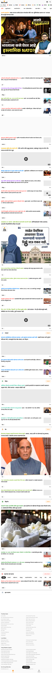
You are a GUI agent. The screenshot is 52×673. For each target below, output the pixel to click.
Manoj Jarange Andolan (30, 620)
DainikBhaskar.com (4, 668)
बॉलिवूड (3, 94)
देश (2, 105)
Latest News (3, 633)
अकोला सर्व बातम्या (47, 573)
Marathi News (3, 628)
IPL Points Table (29, 628)
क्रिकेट (3, 177)
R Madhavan (28, 630)
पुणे (2, 84)
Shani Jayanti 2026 (29, 622)
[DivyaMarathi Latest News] (4, 2)
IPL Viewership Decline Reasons (7, 617)
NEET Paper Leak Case (30, 619)
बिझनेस (3, 548)
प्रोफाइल (39, 671)
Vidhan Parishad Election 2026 (32, 617)
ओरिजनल (3, 55)
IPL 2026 (2, 630)
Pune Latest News (29, 641)
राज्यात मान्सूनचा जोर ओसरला (5, 651)
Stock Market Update (5, 619)
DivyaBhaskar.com (29, 668)
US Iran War (3, 615)
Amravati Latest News (30, 644)
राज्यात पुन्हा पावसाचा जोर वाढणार (31, 649)
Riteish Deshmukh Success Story (7, 623)
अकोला (3, 577)
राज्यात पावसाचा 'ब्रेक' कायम (5, 652)
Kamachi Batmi (4, 625)
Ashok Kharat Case (29, 623)
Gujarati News (28, 635)
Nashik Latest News (30, 643)
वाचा (13, 671)
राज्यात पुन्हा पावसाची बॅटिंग (5, 657)
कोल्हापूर (21, 577)
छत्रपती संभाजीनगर (28, 577)
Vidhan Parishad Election (5, 620)
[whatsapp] (48, 55)
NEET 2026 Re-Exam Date (6, 627)
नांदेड (45, 577)
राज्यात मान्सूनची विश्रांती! (30, 651)
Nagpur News (3, 643)
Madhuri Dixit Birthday (30, 633)
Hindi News (3, 635)
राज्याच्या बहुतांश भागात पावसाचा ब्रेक (31, 652)
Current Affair (28, 625)
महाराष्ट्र (3, 144)
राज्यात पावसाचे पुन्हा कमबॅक (30, 659)
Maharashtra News (4, 640)
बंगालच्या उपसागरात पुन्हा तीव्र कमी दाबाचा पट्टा (8, 654)
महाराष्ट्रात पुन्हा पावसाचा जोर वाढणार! (6, 649)
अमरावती (9, 577)
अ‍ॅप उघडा (26, 667)
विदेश (3, 404)
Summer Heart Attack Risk (31, 627)
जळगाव (36, 577)
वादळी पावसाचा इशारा (29, 661)
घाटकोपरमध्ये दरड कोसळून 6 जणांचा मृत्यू (7, 659)
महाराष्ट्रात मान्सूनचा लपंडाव (5, 656)
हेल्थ (2, 167)
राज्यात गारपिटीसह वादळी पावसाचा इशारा (7, 662)
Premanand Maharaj (5, 632)
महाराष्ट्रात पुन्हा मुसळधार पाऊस (30, 664)
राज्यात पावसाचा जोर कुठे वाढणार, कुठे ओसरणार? (33, 654)
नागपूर (41, 577)
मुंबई (2, 115)
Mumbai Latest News (5, 641)
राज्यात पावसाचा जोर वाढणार (30, 656)
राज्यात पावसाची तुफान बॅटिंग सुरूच (6, 664)
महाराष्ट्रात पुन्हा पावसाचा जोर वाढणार (31, 657)
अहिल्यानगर (15, 577)
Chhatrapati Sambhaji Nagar (31, 640)
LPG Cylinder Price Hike (30, 615)
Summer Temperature (5, 622)
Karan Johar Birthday (30, 632)
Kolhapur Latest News (5, 644)
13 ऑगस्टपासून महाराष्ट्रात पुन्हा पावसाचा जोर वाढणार (9, 661)
